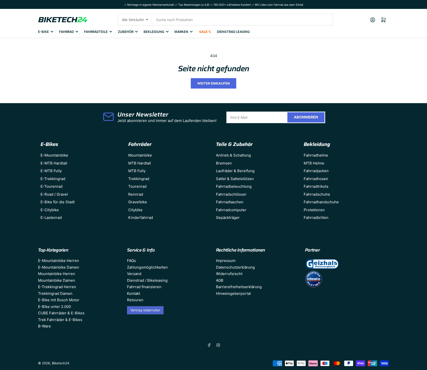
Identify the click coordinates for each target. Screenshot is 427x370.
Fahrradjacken (316, 170)
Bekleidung (154, 32)
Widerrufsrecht (229, 273)
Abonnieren (306, 117)
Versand (134, 273)
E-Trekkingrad (53, 178)
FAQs (131, 260)
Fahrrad (66, 32)
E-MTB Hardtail (54, 163)
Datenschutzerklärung (235, 267)
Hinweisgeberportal (233, 293)
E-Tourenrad (52, 186)
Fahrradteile (96, 32)
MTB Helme (314, 163)
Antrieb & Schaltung (233, 155)
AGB (219, 280)
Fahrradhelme (316, 155)
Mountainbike (140, 155)
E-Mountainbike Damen (58, 267)
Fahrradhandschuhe (321, 202)
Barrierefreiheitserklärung (239, 286)
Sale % (205, 32)
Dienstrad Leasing (233, 32)
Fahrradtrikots (316, 186)
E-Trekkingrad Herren (57, 286)
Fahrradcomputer (231, 210)
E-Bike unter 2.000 (54, 306)
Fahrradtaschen (229, 202)
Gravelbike (137, 202)
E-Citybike (50, 210)
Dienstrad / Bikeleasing (147, 280)
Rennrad (135, 194)
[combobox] (242, 19)
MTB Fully (137, 170)
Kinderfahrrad (140, 217)
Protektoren (314, 210)
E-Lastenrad (51, 217)
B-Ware (44, 326)
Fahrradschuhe (317, 194)
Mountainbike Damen (56, 280)
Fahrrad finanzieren (144, 286)
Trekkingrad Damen (55, 293)
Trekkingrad (138, 178)
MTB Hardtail (139, 163)
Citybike (135, 210)
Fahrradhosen (316, 178)
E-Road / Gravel (54, 194)
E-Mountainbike (54, 155)
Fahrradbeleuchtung (234, 186)
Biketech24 (60, 363)
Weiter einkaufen (213, 83)
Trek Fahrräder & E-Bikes (60, 319)
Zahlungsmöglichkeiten (147, 267)
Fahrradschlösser (231, 194)
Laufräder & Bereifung (235, 170)
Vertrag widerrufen (145, 310)
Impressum (225, 260)
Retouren (135, 300)
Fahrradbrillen (316, 217)
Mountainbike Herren (56, 273)
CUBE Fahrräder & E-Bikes (61, 313)
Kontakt (133, 293)
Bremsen (224, 163)
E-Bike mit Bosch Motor (58, 300)
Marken (181, 32)
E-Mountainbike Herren (58, 260)
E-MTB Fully (51, 170)
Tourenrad (137, 186)
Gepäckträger (228, 217)
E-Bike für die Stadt (58, 202)
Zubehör (125, 32)
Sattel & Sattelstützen (235, 178)
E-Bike (43, 32)
